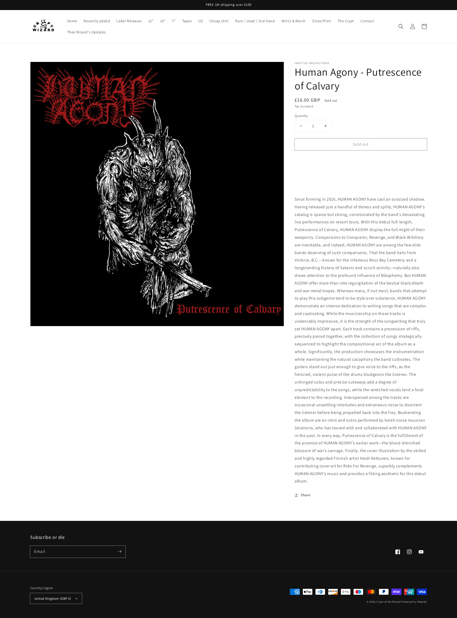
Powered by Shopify (414, 601)
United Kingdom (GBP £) (52, 598)
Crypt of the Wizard (389, 601)
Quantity (301, 116)
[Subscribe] (119, 551)
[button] (401, 26)
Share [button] (305, 495)
